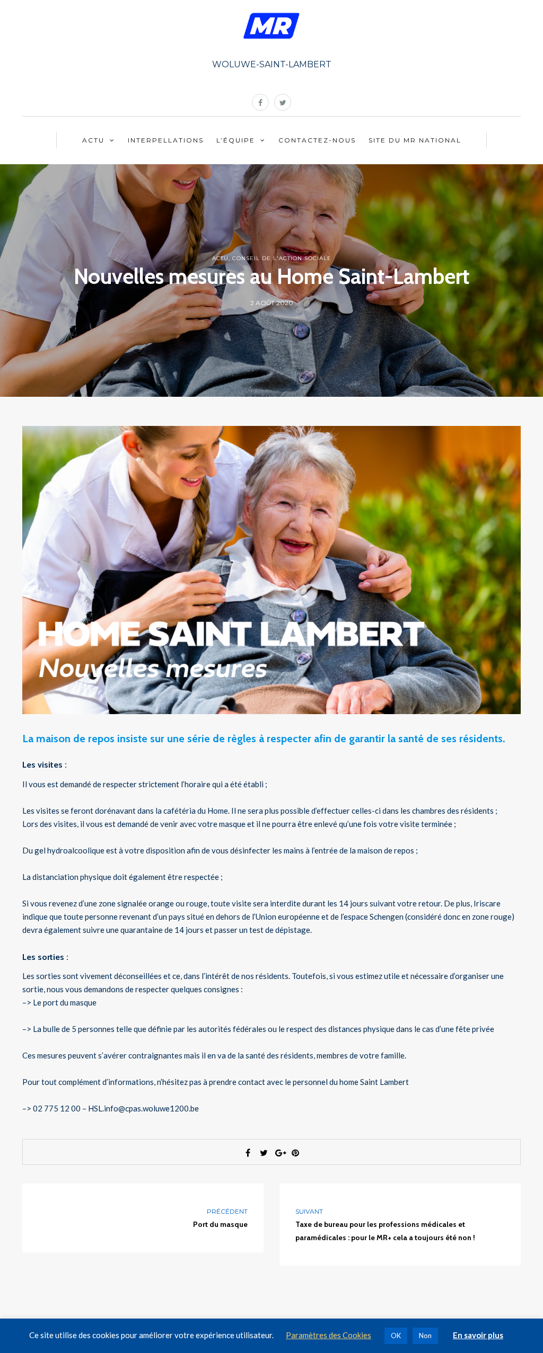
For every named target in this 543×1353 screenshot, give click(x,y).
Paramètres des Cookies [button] (328, 1335)
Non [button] (425, 1335)
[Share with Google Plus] (279, 1153)
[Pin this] (295, 1153)
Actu (93, 140)
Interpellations (166, 140)
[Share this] (247, 1153)
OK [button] (396, 1335)
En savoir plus (478, 1335)
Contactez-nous (317, 140)
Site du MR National (415, 140)
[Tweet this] (263, 1153)
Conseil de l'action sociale (281, 258)
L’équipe (235, 140)
